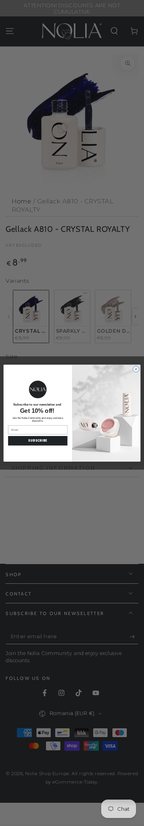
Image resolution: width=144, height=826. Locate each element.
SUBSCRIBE (37, 440)
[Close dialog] (136, 369)
